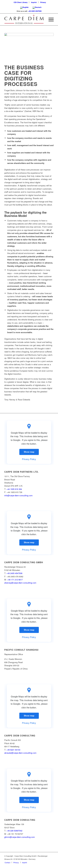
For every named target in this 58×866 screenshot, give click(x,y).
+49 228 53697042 (14, 830)
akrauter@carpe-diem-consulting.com (20, 752)
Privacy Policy (29, 459)
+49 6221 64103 (13, 749)
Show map (29, 452)
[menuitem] (20, 2)
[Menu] (50, 19)
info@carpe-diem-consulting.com (18, 495)
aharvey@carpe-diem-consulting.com (20, 582)
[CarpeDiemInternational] (24, 19)
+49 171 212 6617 (15, 579)
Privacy (43, 2)
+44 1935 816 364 (14, 489)
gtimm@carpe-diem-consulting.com (19, 837)
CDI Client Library (21, 2)
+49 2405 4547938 (34, 11)
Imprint (34, 2)
